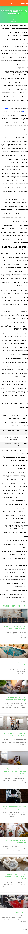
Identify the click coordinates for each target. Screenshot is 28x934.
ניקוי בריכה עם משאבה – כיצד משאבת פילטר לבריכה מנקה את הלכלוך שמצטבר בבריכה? (15, 877)
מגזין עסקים (24, 3)
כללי (17, 20)
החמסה (25, 194)
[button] (11, 3)
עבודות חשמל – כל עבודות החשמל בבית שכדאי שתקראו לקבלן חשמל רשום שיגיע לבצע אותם (15, 771)
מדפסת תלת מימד (21, 912)
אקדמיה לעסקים (23, 20)
